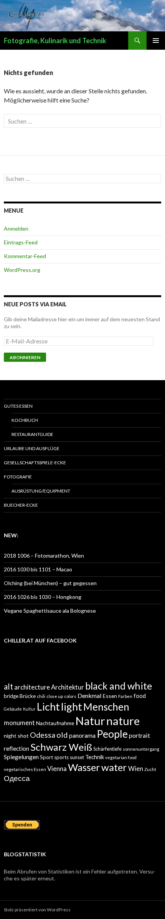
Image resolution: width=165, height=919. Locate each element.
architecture (32, 687)
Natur (90, 720)
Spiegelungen (21, 756)
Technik (94, 756)
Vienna (57, 769)
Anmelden (16, 228)
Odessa (42, 734)
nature (123, 720)
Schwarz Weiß (61, 747)
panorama (82, 735)
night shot (16, 735)
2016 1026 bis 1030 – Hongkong (42, 597)
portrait (139, 735)
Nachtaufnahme (55, 723)
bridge (11, 696)
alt (8, 686)
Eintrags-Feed (21, 242)
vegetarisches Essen (25, 769)
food (140, 695)
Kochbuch (25, 420)
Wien (135, 769)
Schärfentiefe (107, 749)
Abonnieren (25, 357)
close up (54, 696)
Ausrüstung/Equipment (41, 491)
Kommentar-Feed (25, 256)
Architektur (67, 687)
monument (19, 723)
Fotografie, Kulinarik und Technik (55, 40)
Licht (48, 706)
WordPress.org (22, 270)
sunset (77, 757)
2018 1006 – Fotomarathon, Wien (44, 555)
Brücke (28, 696)
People (112, 734)
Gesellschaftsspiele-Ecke (35, 462)
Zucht (150, 769)
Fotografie (18, 477)
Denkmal (90, 695)
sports (61, 757)
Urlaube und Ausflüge (31, 448)
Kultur (29, 708)
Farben (125, 696)
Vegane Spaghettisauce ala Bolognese (50, 610)
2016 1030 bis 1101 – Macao (38, 569)
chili (41, 696)
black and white (118, 685)
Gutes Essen (18, 406)
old (62, 734)
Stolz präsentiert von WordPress (37, 909)
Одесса (17, 778)
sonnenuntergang (141, 749)
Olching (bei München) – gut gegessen (50, 583)
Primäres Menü (156, 40)
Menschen (106, 707)
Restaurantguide (32, 434)
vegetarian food (121, 757)
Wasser (84, 767)
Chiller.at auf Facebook (40, 640)
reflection (16, 748)
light (71, 706)
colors (70, 696)
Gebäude (13, 708)
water (114, 767)
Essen (110, 696)
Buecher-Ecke (21, 505)
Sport (46, 757)
